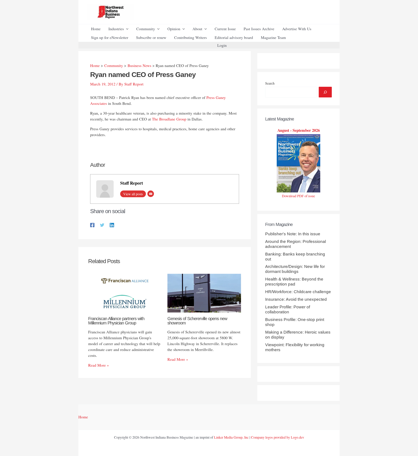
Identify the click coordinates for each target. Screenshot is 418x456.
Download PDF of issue (298, 196)
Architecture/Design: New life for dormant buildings (295, 269)
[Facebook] (92, 224)
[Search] (325, 92)
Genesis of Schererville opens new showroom (197, 320)
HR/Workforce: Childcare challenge (298, 291)
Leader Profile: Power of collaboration (287, 309)
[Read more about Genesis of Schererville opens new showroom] (204, 292)
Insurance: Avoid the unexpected (296, 299)
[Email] (150, 193)
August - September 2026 (298, 130)
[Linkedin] (112, 224)
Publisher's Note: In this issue (292, 234)
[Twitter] (102, 224)
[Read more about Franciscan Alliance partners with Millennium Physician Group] (125, 292)
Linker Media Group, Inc (231, 437)
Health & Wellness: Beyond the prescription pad (294, 281)
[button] (126, 28)
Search (270, 83)
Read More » (98, 365)
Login (222, 45)
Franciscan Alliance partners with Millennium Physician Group (116, 320)
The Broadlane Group (169, 119)
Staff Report (131, 183)
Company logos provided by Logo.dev (277, 437)
